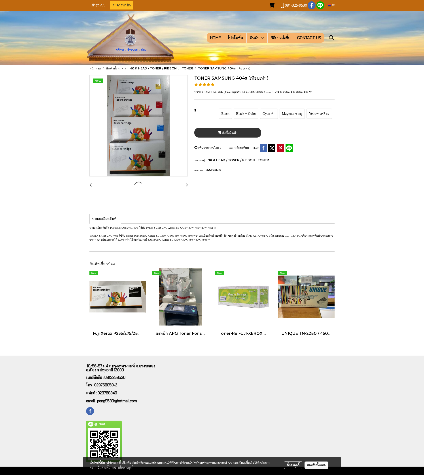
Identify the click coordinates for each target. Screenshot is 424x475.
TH (333, 5)
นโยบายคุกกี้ (125, 467)
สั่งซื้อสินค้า (229, 132)
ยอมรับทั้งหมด (316, 465)
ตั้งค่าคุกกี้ (293, 465)
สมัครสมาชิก (121, 5)
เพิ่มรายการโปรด (209, 147)
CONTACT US (309, 37)
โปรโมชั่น (235, 37)
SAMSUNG (213, 170)
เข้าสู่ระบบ (98, 5)
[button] (331, 37)
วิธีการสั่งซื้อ (280, 37)
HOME (215, 37)
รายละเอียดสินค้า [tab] (105, 218)
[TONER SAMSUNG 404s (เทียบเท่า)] (138, 126)
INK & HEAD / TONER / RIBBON (231, 160)
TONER (263, 160)
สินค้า (255, 37)
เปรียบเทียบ (241, 147)
